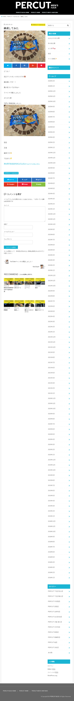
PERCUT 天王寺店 (54, 627)
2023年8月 (51, 234)
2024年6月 (51, 183)
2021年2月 (51, 388)
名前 (5, 224)
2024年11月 (51, 158)
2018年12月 (52, 521)
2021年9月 (51, 352)
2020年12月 (52, 398)
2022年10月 (52, 286)
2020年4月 (51, 439)
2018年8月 (51, 541)
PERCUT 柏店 (52, 642)
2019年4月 (51, 501)
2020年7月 (51, 424)
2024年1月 (51, 209)
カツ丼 (50, 48)
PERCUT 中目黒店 (54, 601)
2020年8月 (51, 419)
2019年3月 (51, 506)
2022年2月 (51, 326)
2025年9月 (51, 106)
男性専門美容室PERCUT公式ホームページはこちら (22, 164)
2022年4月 (51, 316)
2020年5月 (51, 434)
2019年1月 (51, 516)
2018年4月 (51, 562)
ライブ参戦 (51, 59)
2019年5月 (51, 495)
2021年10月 (52, 347)
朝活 (49, 53)
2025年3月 (51, 137)
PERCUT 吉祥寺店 (54, 611)
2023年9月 (51, 229)
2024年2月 (51, 204)
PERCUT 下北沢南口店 (55, 596)
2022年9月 (51, 291)
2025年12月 (52, 91)
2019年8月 (51, 480)
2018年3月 (51, 567)
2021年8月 (51, 357)
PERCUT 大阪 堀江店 (55, 622)
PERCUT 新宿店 (53, 632)
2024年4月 (51, 193)
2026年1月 (51, 86)
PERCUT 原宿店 (53, 606)
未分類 (50, 652)
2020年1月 (51, 454)
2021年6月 (51, 367)
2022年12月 (52, 275)
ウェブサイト (8, 239)
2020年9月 (51, 413)
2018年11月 (51, 526)
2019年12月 (52, 460)
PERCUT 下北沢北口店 (12, 173)
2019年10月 (52, 470)
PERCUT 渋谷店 (53, 647)
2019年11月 (51, 465)
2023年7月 (51, 239)
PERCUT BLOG (54, 696)
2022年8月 (51, 296)
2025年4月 (51, 132)
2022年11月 (51, 280)
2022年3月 (51, 321)
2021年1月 (51, 393)
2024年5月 (51, 188)
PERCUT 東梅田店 (54, 637)
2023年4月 (51, 255)
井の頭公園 (51, 43)
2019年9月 (51, 475)
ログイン (50, 666)
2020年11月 (51, 403)
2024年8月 (51, 173)
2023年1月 (51, 270)
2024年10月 (52, 163)
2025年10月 (52, 101)
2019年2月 (51, 511)
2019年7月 (51, 485)
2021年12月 (52, 337)
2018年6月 (51, 552)
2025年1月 (51, 147)
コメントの (53, 672)
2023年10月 (52, 224)
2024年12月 (52, 152)
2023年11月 (51, 219)
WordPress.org (52, 675)
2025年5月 (51, 127)
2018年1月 (51, 577)
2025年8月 (51, 111)
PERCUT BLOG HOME (22, 12)
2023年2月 (51, 265)
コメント (6, 205)
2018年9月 (51, 536)
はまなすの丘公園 (54, 38)
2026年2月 (51, 81)
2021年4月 (51, 378)
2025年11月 (51, 96)
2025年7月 (51, 117)
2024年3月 (51, 198)
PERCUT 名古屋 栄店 (55, 617)
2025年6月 (51, 122)
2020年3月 (51, 444)
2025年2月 (51, 142)
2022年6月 (51, 306)
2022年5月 (51, 311)
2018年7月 (51, 547)
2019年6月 (51, 490)
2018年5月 (51, 557)
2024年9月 (51, 168)
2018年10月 (52, 531)
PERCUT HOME (35, 12)
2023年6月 (51, 245)
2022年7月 (51, 301)
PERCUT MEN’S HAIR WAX (50, 12)
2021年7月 (51, 362)
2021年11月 (51, 342)
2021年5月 (51, 373)
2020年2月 (51, 449)
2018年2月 (51, 572)
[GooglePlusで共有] (33, 65)
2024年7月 (51, 178)
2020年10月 (52, 408)
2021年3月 (51, 383)
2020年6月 (51, 429)
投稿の (51, 669)
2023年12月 (52, 214)
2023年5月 (51, 250)
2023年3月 (51, 260)
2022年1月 (51, 332)
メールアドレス (9, 231)
